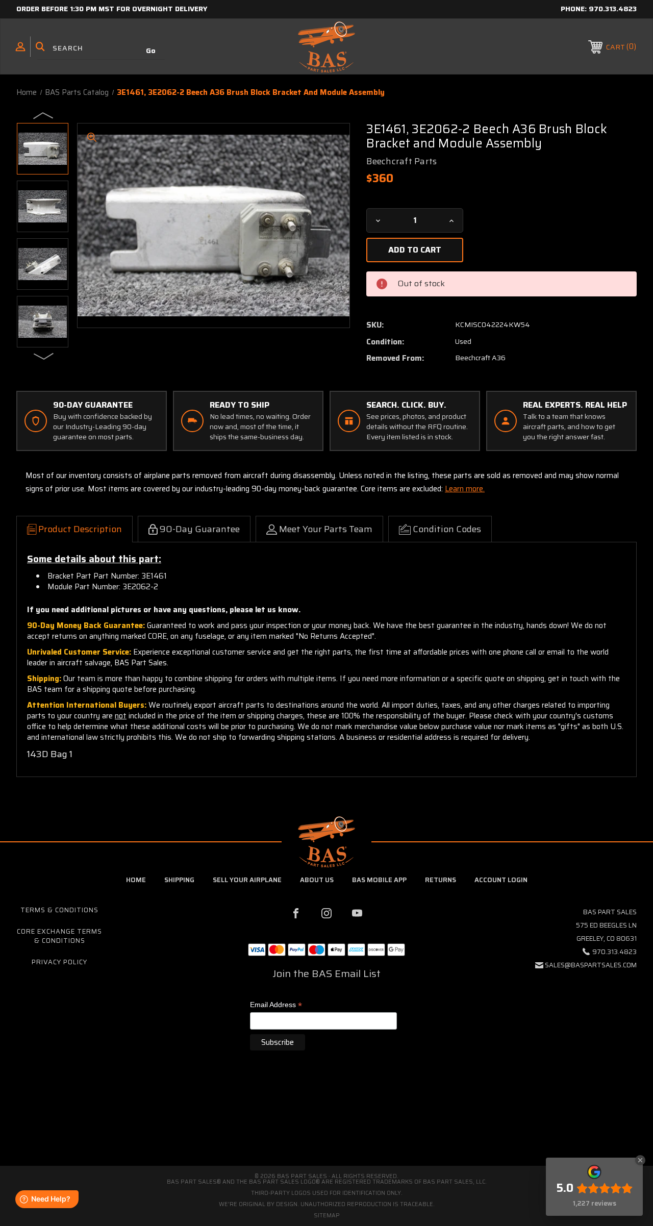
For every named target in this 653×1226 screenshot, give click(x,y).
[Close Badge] (640, 1160)
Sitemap (327, 1215)
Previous (44, 114)
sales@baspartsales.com (591, 965)
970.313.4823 (613, 8)
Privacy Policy (59, 962)
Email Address (276, 1005)
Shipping (179, 879)
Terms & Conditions (59, 910)
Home (136, 879)
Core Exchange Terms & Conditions (59, 936)
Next (44, 355)
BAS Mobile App (379, 879)
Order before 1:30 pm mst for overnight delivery (112, 8)
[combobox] (101, 48)
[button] (326, 1122)
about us (317, 879)
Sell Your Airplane (247, 879)
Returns (440, 879)
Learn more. (465, 489)
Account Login (501, 879)
